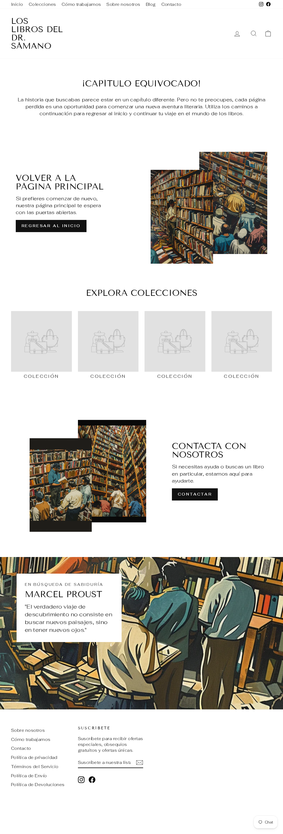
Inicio (17, 4)
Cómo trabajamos (81, 4)
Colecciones (42, 4)
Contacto (171, 4)
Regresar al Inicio (51, 225)
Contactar (195, 494)
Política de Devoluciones (38, 784)
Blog (151, 4)
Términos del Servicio (34, 766)
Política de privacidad (34, 757)
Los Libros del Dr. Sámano (37, 33)
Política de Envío (29, 775)
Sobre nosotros (123, 4)
